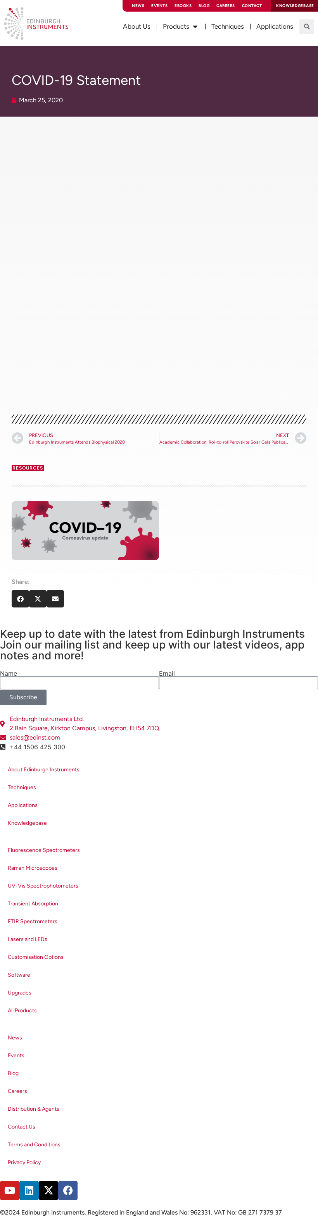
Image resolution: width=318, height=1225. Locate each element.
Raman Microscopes (32, 868)
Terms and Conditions (34, 1144)
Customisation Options (36, 957)
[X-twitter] (48, 1190)
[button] (306, 26)
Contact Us (21, 1126)
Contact (252, 5)
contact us (34, 387)
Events (159, 5)
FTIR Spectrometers (32, 921)
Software (19, 975)
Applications (23, 805)
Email (167, 673)
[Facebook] (68, 1190)
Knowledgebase (27, 823)
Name (8, 673)
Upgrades (19, 992)
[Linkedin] (29, 1190)
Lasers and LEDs (27, 939)
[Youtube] (9, 1190)
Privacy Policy (24, 1162)
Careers (225, 5)
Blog (204, 5)
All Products (22, 1010)
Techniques (22, 787)
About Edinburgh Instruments (44, 769)
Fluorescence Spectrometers (44, 850)
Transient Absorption (33, 903)
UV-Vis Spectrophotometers (43, 886)
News (138, 5)
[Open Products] (195, 27)
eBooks (183, 5)
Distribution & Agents (33, 1109)
